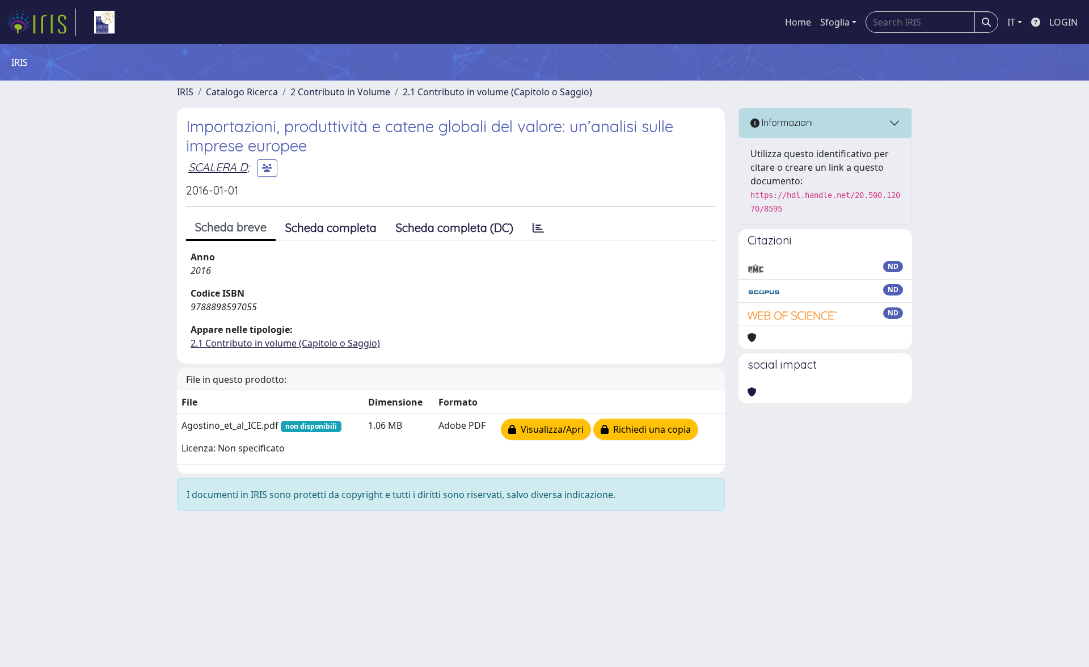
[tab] (538, 228)
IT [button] (1011, 22)
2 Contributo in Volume (340, 92)
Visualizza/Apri (550, 429)
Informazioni (786, 122)
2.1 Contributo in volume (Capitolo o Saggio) (497, 92)
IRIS (185, 92)
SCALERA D (217, 167)
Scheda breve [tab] (231, 227)
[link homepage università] (104, 22)
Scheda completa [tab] (331, 228)
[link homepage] (41, 22)
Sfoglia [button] (835, 22)
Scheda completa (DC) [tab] (454, 228)
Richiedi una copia (650, 429)
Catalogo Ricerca (242, 92)
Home (798, 22)
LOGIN (1063, 22)
